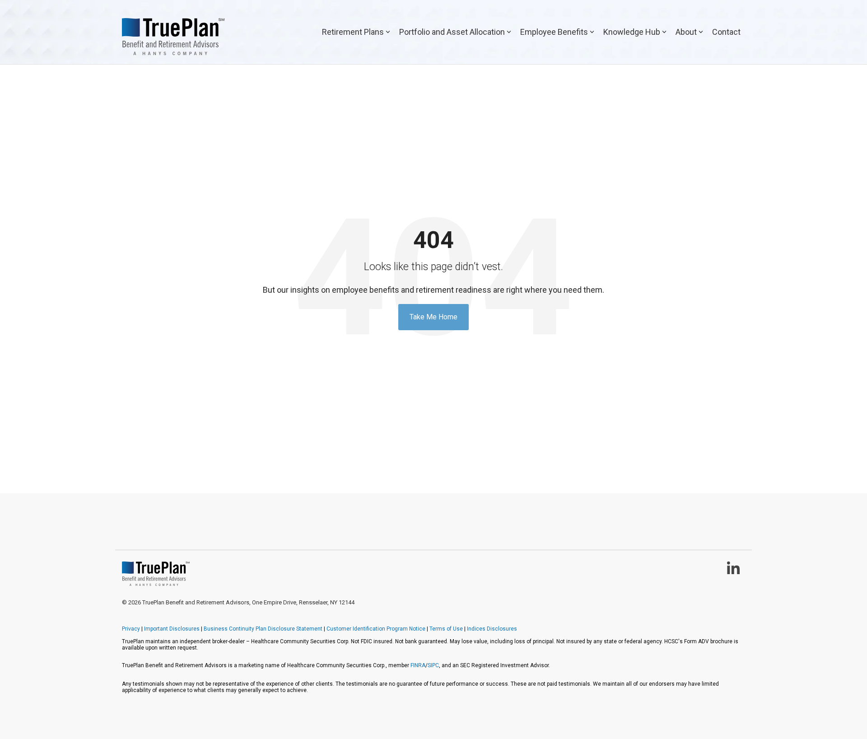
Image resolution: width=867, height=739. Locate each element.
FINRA (417, 665)
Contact (726, 32)
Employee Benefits (554, 32)
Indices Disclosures (492, 629)
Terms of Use (446, 629)
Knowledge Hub (631, 32)
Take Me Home (433, 317)
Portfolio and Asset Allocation (452, 32)
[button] (733, 572)
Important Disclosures (172, 629)
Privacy (131, 629)
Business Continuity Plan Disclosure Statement (263, 629)
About (686, 32)
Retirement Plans (353, 32)
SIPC (433, 665)
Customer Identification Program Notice (375, 629)
